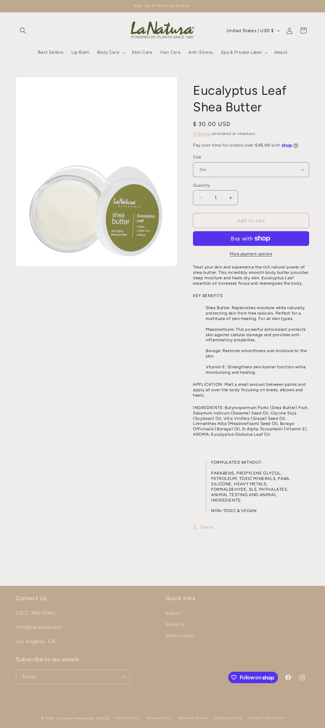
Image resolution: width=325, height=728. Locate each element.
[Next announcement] (307, 6)
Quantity (201, 185)
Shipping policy (228, 718)
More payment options (251, 254)
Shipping (201, 133)
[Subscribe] (123, 676)
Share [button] (206, 527)
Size (197, 157)
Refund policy (128, 718)
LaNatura (64, 718)
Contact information (266, 718)
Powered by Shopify (92, 718)
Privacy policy (159, 718)
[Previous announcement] (18, 6)
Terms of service (193, 718)
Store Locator (181, 635)
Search (173, 613)
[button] (23, 31)
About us (175, 624)
